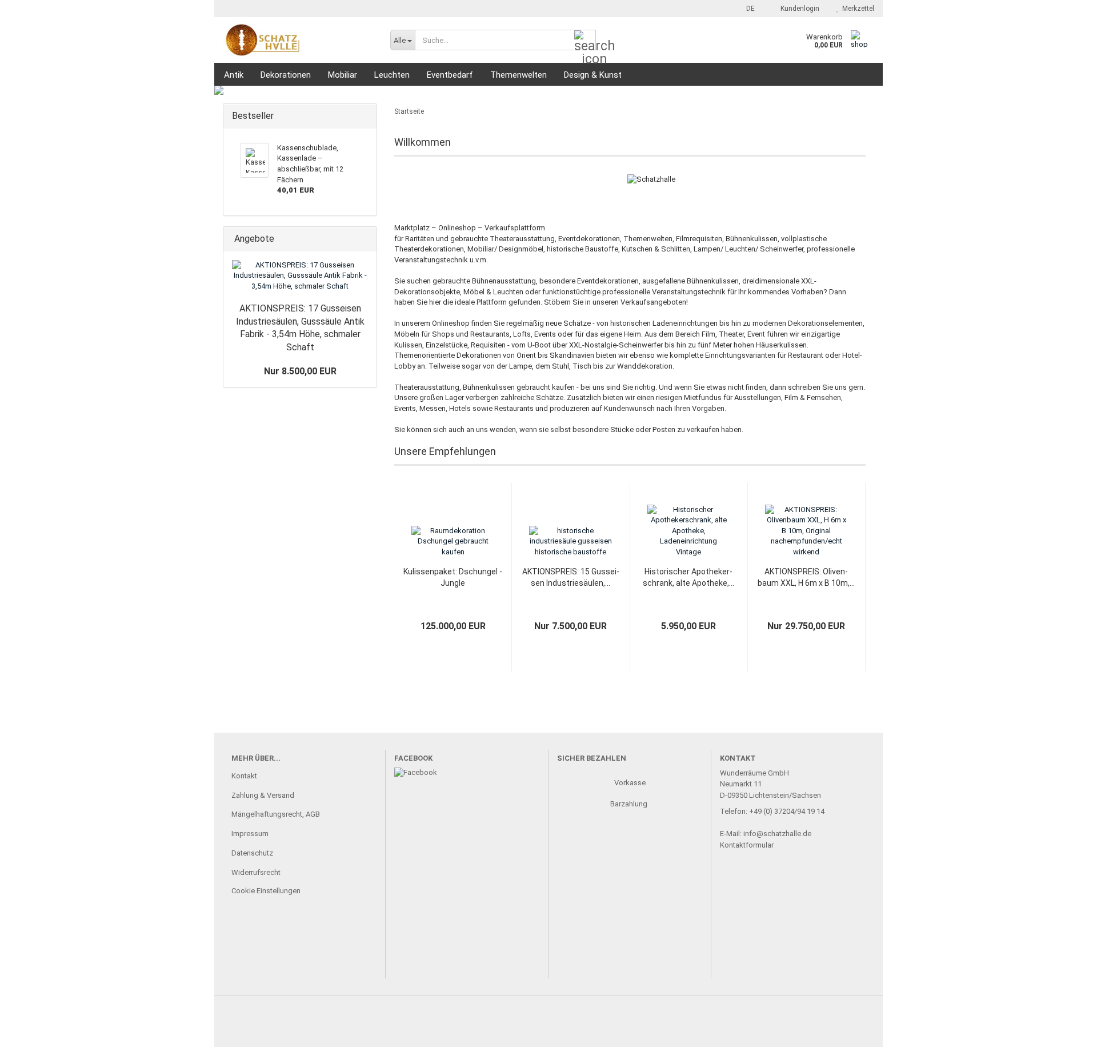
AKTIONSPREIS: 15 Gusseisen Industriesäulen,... (570, 577)
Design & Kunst (593, 75)
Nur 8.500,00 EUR (300, 371)
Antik (233, 75)
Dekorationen (286, 75)
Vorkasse (630, 782)
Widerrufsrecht (256, 872)
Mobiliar (342, 75)
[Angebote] (364, 239)
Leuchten (392, 75)
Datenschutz (252, 853)
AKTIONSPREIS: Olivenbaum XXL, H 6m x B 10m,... (806, 577)
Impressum (250, 833)
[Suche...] (585, 40)
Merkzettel (856, 9)
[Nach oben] (1065, 1030)
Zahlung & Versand (262, 795)
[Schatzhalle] (298, 40)
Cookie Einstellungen (266, 890)
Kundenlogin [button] (798, 9)
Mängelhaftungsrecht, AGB (275, 814)
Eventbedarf (450, 75)
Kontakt (244, 776)
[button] (747, 8)
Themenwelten (518, 75)
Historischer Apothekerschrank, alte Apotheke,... (688, 577)
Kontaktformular (747, 845)
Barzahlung (629, 804)
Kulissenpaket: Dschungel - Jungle (452, 577)
